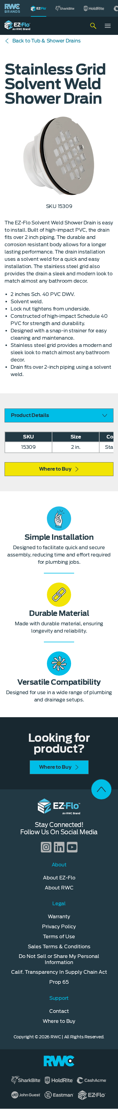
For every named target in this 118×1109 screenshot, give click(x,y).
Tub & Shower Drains (46, 41)
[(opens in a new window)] (65, 8)
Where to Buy (55, 469)
